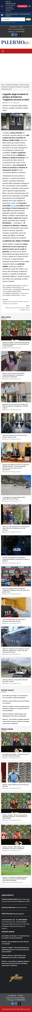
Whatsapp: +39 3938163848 (16, 31)
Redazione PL (7, 102)
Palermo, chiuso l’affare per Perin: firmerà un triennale (15, 702)
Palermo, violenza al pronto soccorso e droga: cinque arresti (14, 436)
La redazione (13, 27)
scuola (4, 293)
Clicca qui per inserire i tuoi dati (8, 22)
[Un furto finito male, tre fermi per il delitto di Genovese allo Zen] (16, 607)
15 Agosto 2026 (15, 654)
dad (7, 285)
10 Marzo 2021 (16, 102)
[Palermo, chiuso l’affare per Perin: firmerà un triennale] (16, 772)
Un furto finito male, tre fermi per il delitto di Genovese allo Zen (14, 620)
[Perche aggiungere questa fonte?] (29, 6)
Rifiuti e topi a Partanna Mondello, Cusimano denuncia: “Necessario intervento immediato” (13, 375)
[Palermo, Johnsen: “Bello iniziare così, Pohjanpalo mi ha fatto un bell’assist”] (16, 835)
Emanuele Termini (8, 882)
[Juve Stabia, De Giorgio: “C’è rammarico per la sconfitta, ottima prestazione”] (16, 742)
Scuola (13, 206)
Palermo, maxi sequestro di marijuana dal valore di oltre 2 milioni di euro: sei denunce (16, 528)
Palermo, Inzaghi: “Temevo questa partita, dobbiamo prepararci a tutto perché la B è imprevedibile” (16, 344)
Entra (28, 19)
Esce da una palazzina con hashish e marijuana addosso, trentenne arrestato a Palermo (16, 559)
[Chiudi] (4, 6)
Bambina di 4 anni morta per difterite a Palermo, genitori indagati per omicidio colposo (15, 406)
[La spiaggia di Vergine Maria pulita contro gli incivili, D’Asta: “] (16, 485)
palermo (5, 291)
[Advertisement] (16, 68)
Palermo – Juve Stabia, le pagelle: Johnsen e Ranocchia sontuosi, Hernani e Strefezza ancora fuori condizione (15, 721)
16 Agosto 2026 (15, 594)
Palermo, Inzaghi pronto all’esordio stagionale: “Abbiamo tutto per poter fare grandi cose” (15, 590)
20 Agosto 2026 (15, 532)
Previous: (15, 301)
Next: (17, 308)
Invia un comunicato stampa (16, 29)
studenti (23, 295)
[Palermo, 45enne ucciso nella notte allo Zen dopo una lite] (16, 668)
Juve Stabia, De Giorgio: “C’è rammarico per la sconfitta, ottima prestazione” (15, 696)
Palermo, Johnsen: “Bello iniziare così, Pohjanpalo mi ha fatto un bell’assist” (14, 715)
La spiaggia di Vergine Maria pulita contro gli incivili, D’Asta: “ (13, 498)
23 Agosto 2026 (15, 850)
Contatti (20, 27)
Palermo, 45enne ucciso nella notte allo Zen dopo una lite (15, 680)
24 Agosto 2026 (15, 347)
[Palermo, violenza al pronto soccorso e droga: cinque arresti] (16, 423)
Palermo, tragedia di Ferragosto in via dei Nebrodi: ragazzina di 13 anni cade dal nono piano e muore (15, 650)
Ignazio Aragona (18, 914)
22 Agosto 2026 (15, 378)
